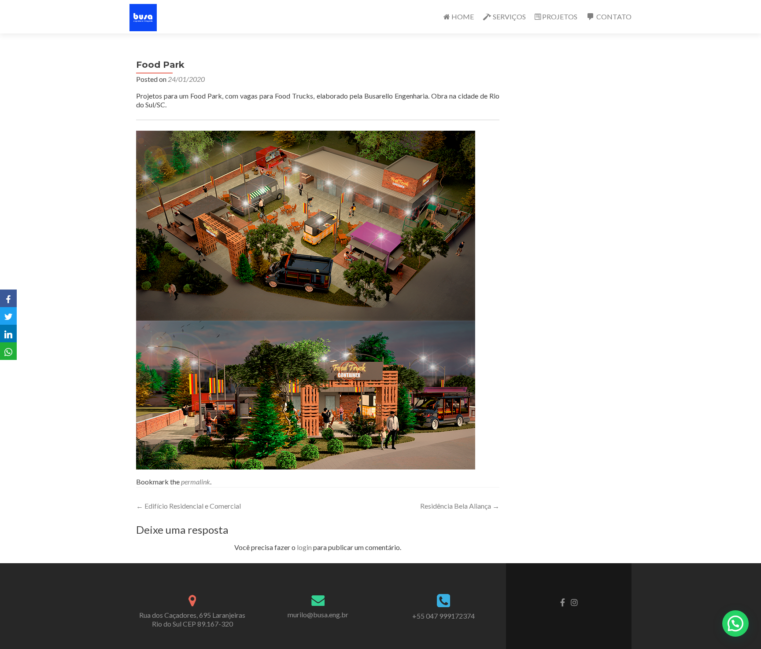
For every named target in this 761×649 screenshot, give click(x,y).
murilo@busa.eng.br (318, 614)
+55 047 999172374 (443, 616)
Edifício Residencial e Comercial (188, 506)
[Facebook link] (562, 601)
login (304, 547)
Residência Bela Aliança (459, 506)
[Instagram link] (574, 601)
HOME (462, 16)
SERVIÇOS (509, 16)
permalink (195, 481)
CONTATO (614, 16)
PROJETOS (559, 16)
